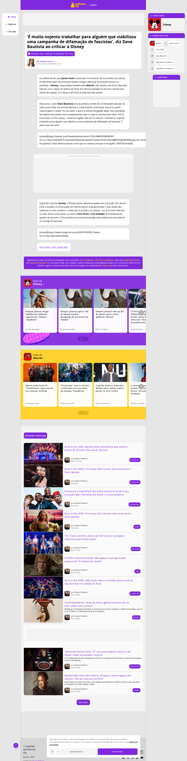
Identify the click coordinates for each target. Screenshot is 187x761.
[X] (128, 757)
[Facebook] (123, 757)
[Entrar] (15, 745)
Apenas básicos (76, 751)
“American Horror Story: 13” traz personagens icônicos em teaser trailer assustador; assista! (97, 653)
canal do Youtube (37, 262)
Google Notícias (130, 260)
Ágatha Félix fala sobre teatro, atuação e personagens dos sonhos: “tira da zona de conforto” (98, 677)
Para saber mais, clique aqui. (53, 247)
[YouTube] (142, 757)
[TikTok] (137, 757)
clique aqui (107, 265)
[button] (141, 312)
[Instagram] (132, 757)
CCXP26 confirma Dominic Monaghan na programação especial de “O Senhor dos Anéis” (95, 560)
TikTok (97, 260)
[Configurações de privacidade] (53, 752)
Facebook (89, 260)
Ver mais (83, 702)
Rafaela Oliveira (47, 61)
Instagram (109, 260)
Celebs (93, 4)
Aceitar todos (117, 751)
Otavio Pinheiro (81, 458)
